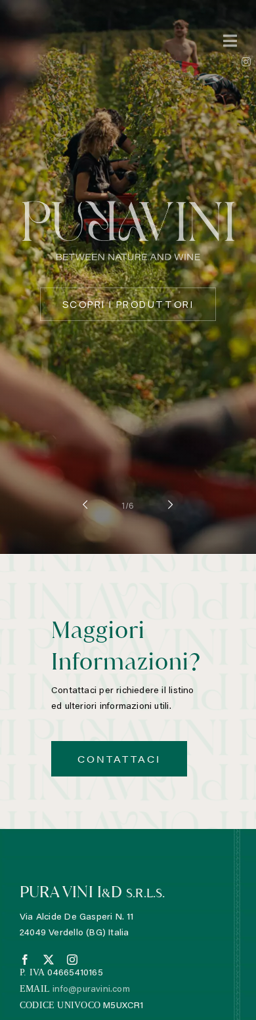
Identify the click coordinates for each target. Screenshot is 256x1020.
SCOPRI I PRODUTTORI (128, 304)
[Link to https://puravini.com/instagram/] (246, 61)
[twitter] (48, 959)
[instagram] (72, 959)
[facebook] (25, 959)
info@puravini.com (91, 989)
